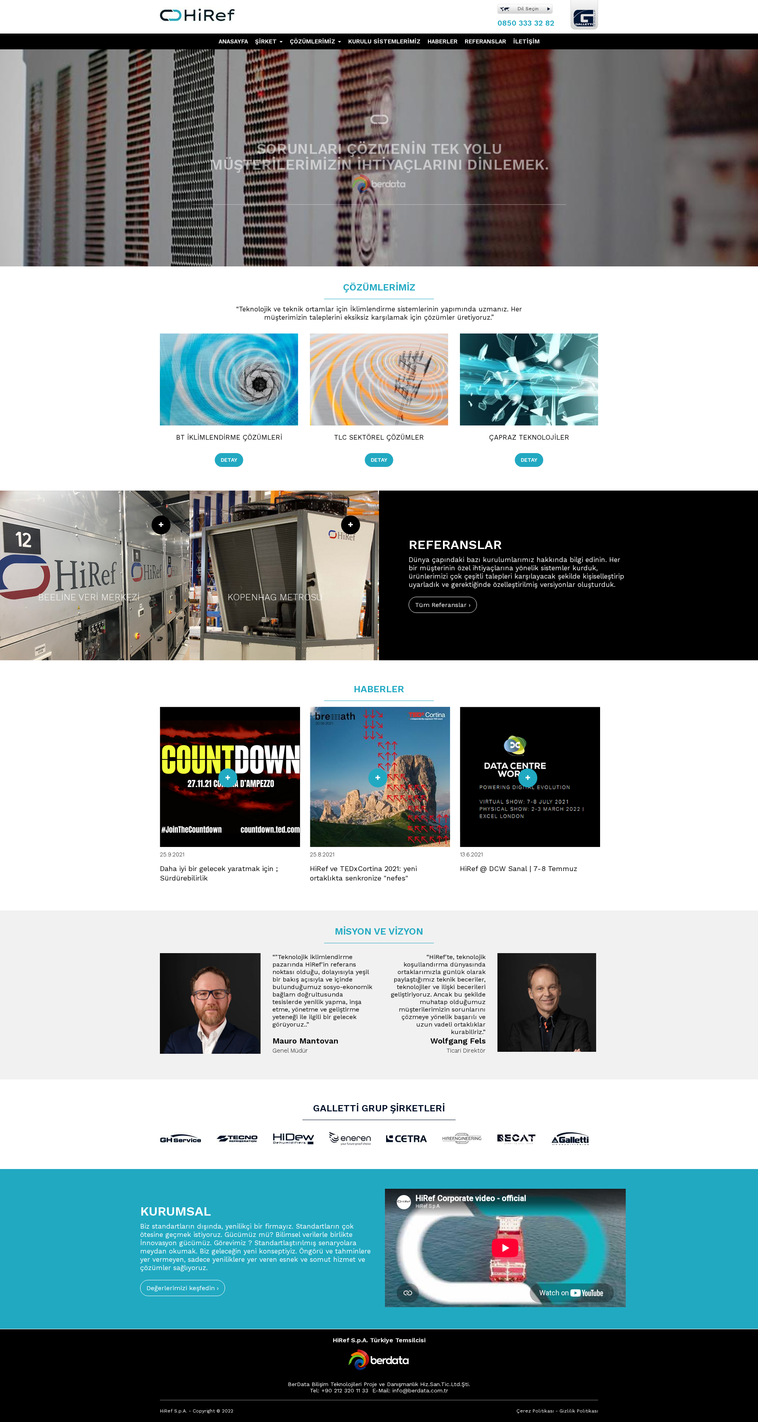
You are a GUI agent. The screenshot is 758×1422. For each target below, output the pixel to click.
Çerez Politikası (535, 1411)
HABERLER (443, 41)
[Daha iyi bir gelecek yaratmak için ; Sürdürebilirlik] (227, 777)
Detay (229, 460)
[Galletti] (570, 1138)
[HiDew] (293, 1138)
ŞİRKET (267, 41)
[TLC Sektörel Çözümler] (379, 373)
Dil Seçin (528, 8)
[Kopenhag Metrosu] (284, 575)
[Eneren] (350, 1138)
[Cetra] (406, 1138)
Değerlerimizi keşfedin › (182, 1288)
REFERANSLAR (485, 41)
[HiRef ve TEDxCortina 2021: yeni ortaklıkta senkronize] (377, 777)
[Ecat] (516, 1138)
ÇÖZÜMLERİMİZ (313, 41)
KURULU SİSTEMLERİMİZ (384, 41)
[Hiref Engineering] (462, 1138)
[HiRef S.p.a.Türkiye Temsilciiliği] (197, 10)
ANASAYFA (233, 41)
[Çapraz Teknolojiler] (529, 373)
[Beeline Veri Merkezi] (95, 575)
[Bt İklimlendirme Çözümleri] (229, 373)
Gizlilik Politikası (578, 1411)
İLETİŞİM (526, 41)
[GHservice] (180, 1138)
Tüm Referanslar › (443, 605)
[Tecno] (237, 1138)
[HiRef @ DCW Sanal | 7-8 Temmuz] (527, 777)
